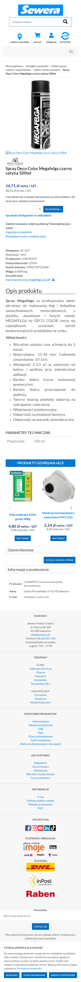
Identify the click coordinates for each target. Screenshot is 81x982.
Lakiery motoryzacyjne (46, 69)
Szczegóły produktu (37, 66)
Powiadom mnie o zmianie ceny (26, 236)
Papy (41, 732)
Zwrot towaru (40, 766)
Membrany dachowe (41, 725)
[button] (70, 508)
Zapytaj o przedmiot (19, 232)
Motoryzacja (58, 66)
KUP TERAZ (23, 538)
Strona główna (14, 66)
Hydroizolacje (40, 721)
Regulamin (40, 762)
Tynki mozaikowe (40, 740)
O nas (40, 796)
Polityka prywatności (40, 804)
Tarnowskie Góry (40, 683)
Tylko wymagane (34, 975)
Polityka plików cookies (40, 800)
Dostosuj (12, 975)
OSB (40, 728)
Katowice (40, 676)
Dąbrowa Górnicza (41, 668)
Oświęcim (40, 698)
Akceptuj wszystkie (63, 975)
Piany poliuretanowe (40, 736)
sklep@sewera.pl (40, 634)
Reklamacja (40, 770)
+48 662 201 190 (45, 638)
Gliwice (40, 672)
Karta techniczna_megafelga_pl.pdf (28, 279)
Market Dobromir (40, 702)
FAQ (40, 808)
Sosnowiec (40, 679)
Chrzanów (40, 694)
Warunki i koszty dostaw (40, 774)
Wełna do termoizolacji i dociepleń (40, 743)
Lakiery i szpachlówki (18, 69)
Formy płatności (40, 777)
